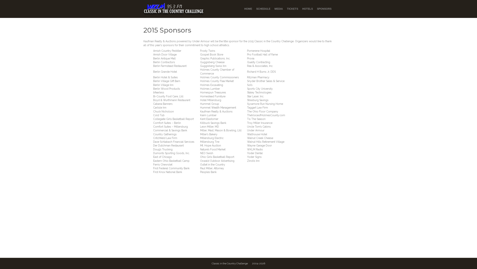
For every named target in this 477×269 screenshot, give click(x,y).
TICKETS (292, 8)
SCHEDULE (263, 8)
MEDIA (278, 8)
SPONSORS (324, 8)
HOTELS (307, 8)
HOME (248, 8)
